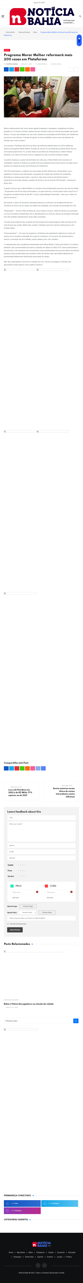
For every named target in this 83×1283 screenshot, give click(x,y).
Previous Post (16, 787)
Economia (61, 1252)
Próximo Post (67, 785)
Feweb (61, 1273)
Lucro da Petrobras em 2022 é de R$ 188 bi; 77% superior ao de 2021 (20, 792)
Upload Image (12, 906)
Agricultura (21, 1252)
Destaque (7, 1000)
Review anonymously (18, 924)
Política (69, 1257)
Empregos (17, 1257)
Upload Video (12, 912)
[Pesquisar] (80, 16)
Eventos (50, 1257)
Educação (71, 1252)
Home (11, 1252)
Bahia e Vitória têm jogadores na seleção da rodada (28, 1004)
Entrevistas (29, 1257)
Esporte (15, 1000)
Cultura (50, 1252)
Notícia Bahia (12, 64)
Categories (40, 1252)
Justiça (59, 1257)
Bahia (31, 1252)
